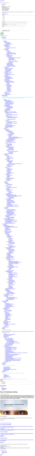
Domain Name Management (11, 293)
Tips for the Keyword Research (11, 142)
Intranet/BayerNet (9, 145)
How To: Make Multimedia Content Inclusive (13, 342)
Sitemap (1, 454)
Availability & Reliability (10, 146)
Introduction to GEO (8, 346)
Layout (8, 244)
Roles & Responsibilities (10, 213)
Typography (8, 51)
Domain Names (9, 131)
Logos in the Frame (11, 243)
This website (4, 382)
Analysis (8, 190)
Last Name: (3, 22)
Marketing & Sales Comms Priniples (10, 288)
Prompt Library (7, 44)
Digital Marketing (7, 290)
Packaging (6, 228)
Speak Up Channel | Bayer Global (10, 223)
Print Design (10, 286)
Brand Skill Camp (6, 336)
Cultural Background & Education (13, 61)
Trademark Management (8, 77)
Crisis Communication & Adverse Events (11, 221)
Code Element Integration (12, 246)
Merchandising (11, 275)
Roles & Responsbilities (10, 158)
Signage (6, 75)
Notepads (6, 317)
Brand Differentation (10, 236)
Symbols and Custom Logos (9, 78)
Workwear (5, 326)
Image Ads (8, 87)
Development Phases (10, 189)
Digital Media (9, 254)
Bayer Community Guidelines (9, 219)
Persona (8, 82)
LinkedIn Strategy (9, 122)
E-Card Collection (7, 307)
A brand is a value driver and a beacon (10, 349)
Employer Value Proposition (9, 81)
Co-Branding (5, 67)
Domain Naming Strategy (10, 292)
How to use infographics (8, 344)
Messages (8, 83)
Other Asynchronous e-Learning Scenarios (13, 206)
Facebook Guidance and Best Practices (12, 114)
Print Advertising (7, 109)
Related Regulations (8, 94)
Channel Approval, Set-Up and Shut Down (11, 112)
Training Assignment (10, 200)
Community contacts (3, 448)
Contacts (6, 127)
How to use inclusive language (9, 339)
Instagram (6, 115)
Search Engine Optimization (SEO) (10, 140)
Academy (3, 327)
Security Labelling (7, 319)
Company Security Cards (8, 314)
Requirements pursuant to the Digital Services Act (15, 137)
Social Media (9, 89)
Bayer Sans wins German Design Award (10, 347)
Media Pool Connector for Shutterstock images (10, 369)
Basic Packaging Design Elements (13, 261)
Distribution (8, 179)
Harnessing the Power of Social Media (10, 111)
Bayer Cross (8, 170)
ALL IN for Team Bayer (8, 102)
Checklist (8, 165)
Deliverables (9, 203)
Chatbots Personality (8, 215)
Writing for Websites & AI (9, 153)
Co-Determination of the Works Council (12, 204)
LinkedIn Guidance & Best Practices (12, 121)
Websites (5, 128)
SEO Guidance (9, 141)
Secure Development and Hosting (13, 151)
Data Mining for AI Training (13, 138)
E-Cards (5, 302)
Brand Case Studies (6, 345)
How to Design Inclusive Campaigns (12, 341)
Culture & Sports (7, 104)
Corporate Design (9, 144)
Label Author (10, 268)
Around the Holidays (8, 304)
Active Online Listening (8, 222)
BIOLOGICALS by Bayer (10, 256)
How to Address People (10, 340)
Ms (4, 18)
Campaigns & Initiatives (7, 100)
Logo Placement (9, 241)
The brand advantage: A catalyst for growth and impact (12, 360)
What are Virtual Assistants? (11, 209)
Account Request (4, 370)
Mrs (4, 16)
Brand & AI (5, 41)
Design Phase (9, 186)
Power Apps (7, 325)
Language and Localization (11, 202)
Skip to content (2, 0)
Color (8, 50)
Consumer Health (6, 294)
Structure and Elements (12, 250)
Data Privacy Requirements (11, 139)
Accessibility (10, 62)
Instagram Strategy (9, 116)
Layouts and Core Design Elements (12, 187)
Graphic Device (9, 52)
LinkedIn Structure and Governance (12, 123)
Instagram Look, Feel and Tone (11, 117)
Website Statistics (11, 148)
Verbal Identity (7, 54)
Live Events (8, 90)
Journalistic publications (8, 72)
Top (0, 455)
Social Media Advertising (8, 106)
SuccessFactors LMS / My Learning (12, 196)
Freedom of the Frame (12, 242)
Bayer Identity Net (6, 375)
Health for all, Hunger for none (9, 306)
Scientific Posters (6, 322)
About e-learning (9, 184)
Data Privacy (7, 93)
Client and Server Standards (11, 201)
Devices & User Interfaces (10, 298)
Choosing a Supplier (10, 160)
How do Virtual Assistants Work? (11, 210)
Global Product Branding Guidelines (9, 226)
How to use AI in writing (10, 65)
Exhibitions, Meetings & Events (9, 74)
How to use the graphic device (9, 343)
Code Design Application (8, 247)
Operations (8, 180)
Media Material (6, 323)
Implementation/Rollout (8, 194)
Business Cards (7, 313)
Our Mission (7, 48)
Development (7, 174)
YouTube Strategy (9, 124)
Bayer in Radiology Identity (11, 297)
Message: (3, 26)
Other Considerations (8, 198)
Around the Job (7, 303)
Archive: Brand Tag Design (9, 257)
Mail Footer (5, 309)
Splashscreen (9, 173)
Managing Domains (11, 133)
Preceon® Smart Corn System (9, 355)
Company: (3, 23)
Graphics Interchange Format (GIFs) (10, 125)
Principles (8, 168)
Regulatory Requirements (10, 217)
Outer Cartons (11, 265)
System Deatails (11, 197)
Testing (8, 177)
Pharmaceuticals (6, 295)
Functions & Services (10, 147)
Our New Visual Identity (8, 231)
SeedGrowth (7, 353)
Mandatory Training (10, 205)
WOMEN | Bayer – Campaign (9, 103)
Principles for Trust (8, 43)
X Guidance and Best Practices (11, 119)
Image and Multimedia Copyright (11, 53)
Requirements (7, 216)
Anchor (10, 237)
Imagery (8, 84)
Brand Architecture (8, 76)
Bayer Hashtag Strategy (10, 64)
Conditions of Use (4, 451)
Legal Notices (9, 199)
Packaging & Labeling (10, 299)
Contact (3, 5)
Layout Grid (10, 245)
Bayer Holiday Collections (9, 305)
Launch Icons (9, 171)
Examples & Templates (8, 85)
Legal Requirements (10, 134)
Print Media (8, 253)
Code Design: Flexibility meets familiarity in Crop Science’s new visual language (16, 352)
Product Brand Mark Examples (13, 276)
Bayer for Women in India (9, 351)
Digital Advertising (8, 108)
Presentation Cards (7, 318)
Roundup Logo (11, 279)
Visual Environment (8, 73)
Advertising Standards (7, 105)
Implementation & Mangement (9, 211)
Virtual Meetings (9, 91)
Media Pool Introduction (7, 367)
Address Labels (7, 315)
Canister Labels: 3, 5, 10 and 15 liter (14, 263)
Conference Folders (8, 316)
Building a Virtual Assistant (11, 212)
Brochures (8, 88)
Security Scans (11, 152)
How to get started (9, 130)
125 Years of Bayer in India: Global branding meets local (13, 359)
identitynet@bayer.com (3, 445)
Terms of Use (11, 135)
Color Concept (11, 251)
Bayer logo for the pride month (11, 47)
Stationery (5, 311)
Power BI (6, 324)
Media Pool (3, 363)
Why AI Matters (7, 42)
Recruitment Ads (9, 86)
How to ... (5, 337)
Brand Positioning (6, 45)
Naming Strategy (9, 169)
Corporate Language (10, 55)
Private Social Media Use (8, 126)
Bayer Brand (4, 37)
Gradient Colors (11, 240)
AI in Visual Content (8, 350)
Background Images (6, 308)
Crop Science (5, 230)
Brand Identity (6, 49)
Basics (6, 208)
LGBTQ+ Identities (11, 59)
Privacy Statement (4, 452)
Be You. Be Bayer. (7, 80)
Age (9, 60)
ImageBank (7, 289)
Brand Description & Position (13, 272)
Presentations (9, 248)
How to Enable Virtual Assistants (11, 214)
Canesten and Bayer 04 (8, 357)
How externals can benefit (7, 376)
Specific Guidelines (9, 156)
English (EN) (4, 4)
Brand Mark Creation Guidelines (13, 274)
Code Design (7, 233)
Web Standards (11, 192)
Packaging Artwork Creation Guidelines (12, 266)
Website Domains (11, 132)
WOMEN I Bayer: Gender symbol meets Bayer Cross (12, 354)
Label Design (11, 252)
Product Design (11, 287)
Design (6, 167)
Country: (3, 24)
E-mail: (3, 25)
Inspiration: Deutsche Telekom (9, 358)
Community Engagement (7, 218)
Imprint (10, 162)
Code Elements (11, 238)
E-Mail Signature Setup (8, 310)
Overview (5, 99)
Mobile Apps (5, 154)
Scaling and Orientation (10, 172)
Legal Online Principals (7, 92)
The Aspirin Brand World (8, 356)
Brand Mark (10, 273)
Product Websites (9, 143)
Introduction (7, 129)
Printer (10, 269)
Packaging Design (11, 281)
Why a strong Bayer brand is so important (9, 334)
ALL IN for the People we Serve (9, 101)
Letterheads (7, 312)
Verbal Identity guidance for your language (14, 57)
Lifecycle (8, 157)
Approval (8, 159)
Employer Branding (6, 79)
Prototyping (8, 176)
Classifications (9, 166)
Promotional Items (7, 110)
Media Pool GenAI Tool (7, 368)
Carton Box (10, 264)
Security (8, 150)
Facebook (6, 113)
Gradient (10, 239)
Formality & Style (9, 63)
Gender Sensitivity (11, 58)
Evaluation (8, 193)
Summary (8, 235)
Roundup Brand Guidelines (9, 271)
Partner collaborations (8, 70)
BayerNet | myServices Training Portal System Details (14, 195)
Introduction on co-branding (9, 68)
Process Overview (11, 267)
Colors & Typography (12, 280)
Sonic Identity (7, 66)
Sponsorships (7, 71)
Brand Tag (8, 258)
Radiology (6, 296)
